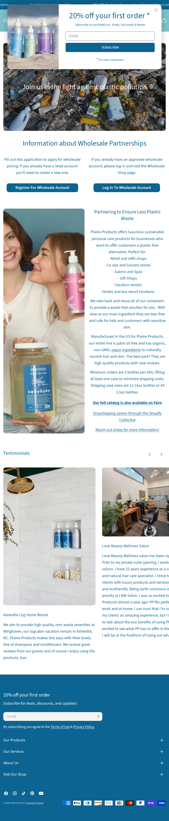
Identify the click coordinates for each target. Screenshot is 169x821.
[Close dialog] (156, 10)
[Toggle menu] (5, 20)
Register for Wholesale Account (42, 187)
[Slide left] (149, 454)
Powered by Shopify (34, 803)
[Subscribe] (98, 716)
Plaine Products (17, 803)
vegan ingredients (126, 350)
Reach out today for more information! (127, 430)
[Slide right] (161, 454)
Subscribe (110, 47)
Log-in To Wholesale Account (126, 187)
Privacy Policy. (84, 726)
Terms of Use (60, 726)
